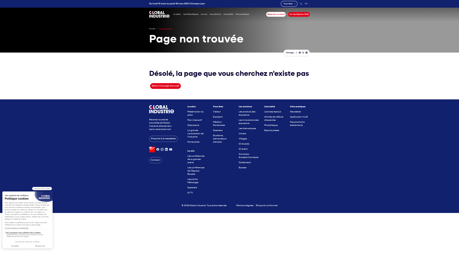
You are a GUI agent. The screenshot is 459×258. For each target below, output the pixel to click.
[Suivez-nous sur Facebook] (157, 149)
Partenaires (193, 142)
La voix (204, 14)
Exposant (218, 117)
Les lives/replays (272, 112)
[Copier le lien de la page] (296, 53)
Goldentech (245, 162)
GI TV (190, 193)
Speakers (192, 188)
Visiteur (217, 112)
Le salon (177, 14)
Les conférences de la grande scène (195, 159)
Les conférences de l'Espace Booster (195, 171)
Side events (193, 125)
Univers (242, 134)
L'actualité (228, 14)
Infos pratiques (242, 14)
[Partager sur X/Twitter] (303, 53)
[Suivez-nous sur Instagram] (162, 149)
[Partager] (300, 53)
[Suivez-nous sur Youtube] (170, 149)
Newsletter (295, 112)
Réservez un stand (275, 14)
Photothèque (271, 125)
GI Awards (244, 144)
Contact (155, 160)
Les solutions (215, 14)
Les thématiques (190, 14)
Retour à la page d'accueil (165, 86)
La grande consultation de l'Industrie (195, 133)
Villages (243, 139)
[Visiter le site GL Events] (152, 149)
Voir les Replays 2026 (299, 14)
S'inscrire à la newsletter (163, 139)
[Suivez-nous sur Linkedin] (166, 149)
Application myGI (299, 117)
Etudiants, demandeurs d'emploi (219, 138)
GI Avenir (243, 149)
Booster (243, 168)
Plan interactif (194, 120)
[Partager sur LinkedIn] (306, 53)
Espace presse (271, 130)
